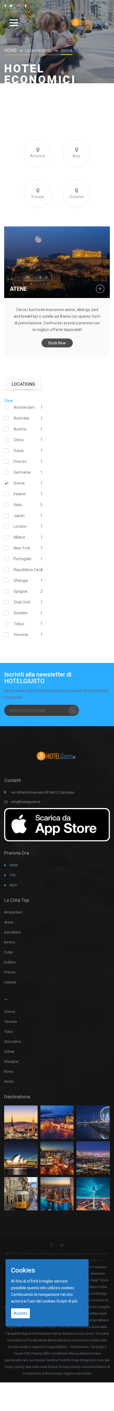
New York (22, 548)
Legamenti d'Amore (22, 1327)
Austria (20, 429)
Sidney (9, 1052)
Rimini (9, 1082)
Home (10, 50)
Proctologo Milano (94, 1320)
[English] (18, 6)
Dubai (19, 450)
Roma (8, 1072)
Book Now (57, 343)
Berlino (9, 942)
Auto (13, 885)
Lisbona (10, 982)
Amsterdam (24, 407)
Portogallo (23, 559)
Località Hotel (38, 51)
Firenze (20, 461)
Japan (19, 515)
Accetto (20, 1313)
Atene (18, 289)
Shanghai (11, 1062)
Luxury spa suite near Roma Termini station (47, 1367)
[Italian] (25, 6)
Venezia (21, 634)
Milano (19, 537)
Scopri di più (66, 1301)
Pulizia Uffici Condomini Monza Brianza (61, 1354)
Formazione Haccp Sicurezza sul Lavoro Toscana (70, 1334)
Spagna (20, 591)
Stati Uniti (22, 602)
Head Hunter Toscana (54, 1327)
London (20, 526)
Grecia (19, 483)
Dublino (9, 962)
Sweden (21, 613)
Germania (22, 472)
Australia (21, 418)
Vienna (9, 1012)
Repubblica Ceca (28, 569)
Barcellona (12, 932)
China (19, 440)
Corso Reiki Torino (94, 1280)
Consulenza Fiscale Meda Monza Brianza (39, 1340)
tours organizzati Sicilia (73, 1373)
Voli (12, 875)
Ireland (19, 494)
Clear (8, 400)
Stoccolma (12, 1042)
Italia (18, 505)
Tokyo (19, 624)
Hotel (14, 865)
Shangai (21, 580)
